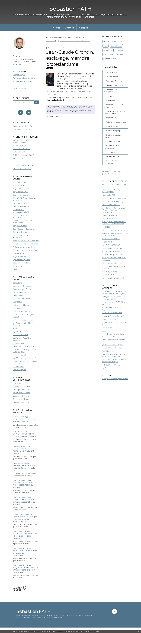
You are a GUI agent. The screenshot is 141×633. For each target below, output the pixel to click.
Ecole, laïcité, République (114, 85)
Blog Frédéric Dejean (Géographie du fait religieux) (25, 199)
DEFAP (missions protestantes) (113, 230)
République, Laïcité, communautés (112, 147)
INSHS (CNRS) (107, 242)
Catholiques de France (21, 389)
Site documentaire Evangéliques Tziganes (24, 315)
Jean (15, 465)
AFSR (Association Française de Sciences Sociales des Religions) (114, 292)
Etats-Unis (119, 50)
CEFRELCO (106, 227)
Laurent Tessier (19, 448)
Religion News (18, 295)
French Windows (19, 203)
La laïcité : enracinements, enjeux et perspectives (25, 552)
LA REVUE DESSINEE (20, 335)
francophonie (117, 41)
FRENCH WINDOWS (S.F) (22, 169)
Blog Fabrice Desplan (20, 192)
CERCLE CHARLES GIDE (21, 206)
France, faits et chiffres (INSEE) (24, 292)
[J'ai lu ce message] (139, 631)
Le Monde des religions (21, 311)
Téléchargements (112, 152)
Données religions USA (110, 319)
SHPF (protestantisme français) (113, 201)
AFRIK (15, 328)
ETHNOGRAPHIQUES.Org (111, 365)
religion (120, 54)
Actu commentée (112, 77)
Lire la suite (17, 64)
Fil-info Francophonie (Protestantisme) (20, 236)
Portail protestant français (22, 289)
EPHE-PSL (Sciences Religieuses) (114, 198)
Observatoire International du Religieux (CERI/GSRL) (115, 172)
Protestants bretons (109, 218)
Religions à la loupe (113, 141)
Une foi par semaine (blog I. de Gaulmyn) (24, 324)
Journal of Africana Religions (112, 345)
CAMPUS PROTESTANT (111, 245)
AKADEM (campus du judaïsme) (24, 358)
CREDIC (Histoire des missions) (113, 251)
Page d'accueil (51, 41)
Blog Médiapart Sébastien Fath (24, 229)
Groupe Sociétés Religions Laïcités (115, 379)
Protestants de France (21, 402)
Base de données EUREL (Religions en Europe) (115, 303)
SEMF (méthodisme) (109, 215)
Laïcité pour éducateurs (21, 298)
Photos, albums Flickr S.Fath (23, 126)
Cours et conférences (114, 81)
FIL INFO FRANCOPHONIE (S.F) (24, 165)
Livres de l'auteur (112, 96)
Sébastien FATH (70, 8)
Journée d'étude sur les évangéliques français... (25, 535)
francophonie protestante (63, 110)
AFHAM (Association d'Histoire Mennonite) (113, 267)
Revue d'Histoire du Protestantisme (26, 241)
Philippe (16, 533)
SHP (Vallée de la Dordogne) (112, 263)
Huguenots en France (21, 266)
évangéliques (77, 109)
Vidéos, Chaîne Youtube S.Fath (24, 129)
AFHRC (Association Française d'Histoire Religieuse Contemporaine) (113, 210)
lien (66, 100)
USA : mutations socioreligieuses (110, 162)
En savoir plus (95, 631)
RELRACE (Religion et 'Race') (112, 254)
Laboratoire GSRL (109, 195)
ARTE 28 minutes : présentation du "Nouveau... (24, 484)
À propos (83, 28)
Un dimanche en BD (113, 156)
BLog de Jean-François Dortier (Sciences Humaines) (113, 335)
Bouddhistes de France (21, 393)
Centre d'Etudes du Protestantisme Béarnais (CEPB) (115, 234)
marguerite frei (19, 567)
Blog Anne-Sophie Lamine (22, 263)
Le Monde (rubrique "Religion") (24, 320)
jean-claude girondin (70, 107)
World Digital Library (109, 271)
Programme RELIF (112, 118)
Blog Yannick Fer (19, 185)
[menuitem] (56, 27)
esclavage (81, 107)
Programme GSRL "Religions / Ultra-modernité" (115, 112)
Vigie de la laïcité (18, 331)
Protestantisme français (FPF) (24, 247)
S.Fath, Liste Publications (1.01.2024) (22, 89)
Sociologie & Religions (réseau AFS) (113, 340)
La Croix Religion (19, 308)
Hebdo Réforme (19, 343)
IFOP (104, 331)
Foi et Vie (16, 269)
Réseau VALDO (108, 275)
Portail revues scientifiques (112, 313)
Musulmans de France (21, 396)
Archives (69, 28)
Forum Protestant (19, 355)
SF (14, 419)
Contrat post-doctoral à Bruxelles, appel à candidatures (65, 37)
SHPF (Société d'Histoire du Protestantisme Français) (114, 360)
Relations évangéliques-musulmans (113, 136)
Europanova (17, 302)
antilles (86, 109)
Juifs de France (18, 383)
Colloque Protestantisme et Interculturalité (25, 518)
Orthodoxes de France (21, 399)
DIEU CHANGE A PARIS (111, 205)
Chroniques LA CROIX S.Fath (23, 346)
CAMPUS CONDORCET (111, 239)
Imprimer (73, 112)
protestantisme (109, 59)
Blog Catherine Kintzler (21, 256)
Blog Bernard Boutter (21, 195)
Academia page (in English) (22, 81)
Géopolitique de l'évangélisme (110, 91)
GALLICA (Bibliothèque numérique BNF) (114, 185)
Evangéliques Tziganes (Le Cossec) (25, 244)
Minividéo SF (110, 100)
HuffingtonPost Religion (21, 305)
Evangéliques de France (21, 386)
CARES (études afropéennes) (113, 278)
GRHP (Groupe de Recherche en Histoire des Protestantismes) (114, 223)
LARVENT (17, 434)
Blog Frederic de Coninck (22, 232)
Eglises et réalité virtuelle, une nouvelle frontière (74, 41)
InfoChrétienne (18, 253)
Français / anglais (19, 75)
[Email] (28, 112)
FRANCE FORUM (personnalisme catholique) (25, 362)
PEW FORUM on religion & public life (114, 323)
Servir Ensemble (18, 367)
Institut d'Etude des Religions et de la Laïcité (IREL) (114, 191)
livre (54, 109)
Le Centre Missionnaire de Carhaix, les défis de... (25, 467)
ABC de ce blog (111, 72)
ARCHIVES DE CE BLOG (21, 149)
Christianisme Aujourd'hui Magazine (22, 339)
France (106, 41)
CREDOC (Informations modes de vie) (114, 308)
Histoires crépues (19, 370)
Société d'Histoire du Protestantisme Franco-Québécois (114, 355)
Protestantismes (112, 126)
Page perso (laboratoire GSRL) (24, 78)
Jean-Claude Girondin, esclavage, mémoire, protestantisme (70, 58)
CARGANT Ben (19, 499)
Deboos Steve (19, 516)
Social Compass (108, 351)
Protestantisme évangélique (80, 106)
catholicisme (108, 50)
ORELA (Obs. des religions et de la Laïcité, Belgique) (25, 350)
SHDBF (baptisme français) (112, 248)
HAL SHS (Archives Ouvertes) (113, 316)
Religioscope (17, 283)
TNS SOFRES (107, 327)
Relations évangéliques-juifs (116, 131)
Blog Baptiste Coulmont (21, 188)
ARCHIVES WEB (18, 158)
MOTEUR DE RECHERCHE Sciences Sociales (22, 141)
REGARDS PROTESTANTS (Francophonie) (22, 221)
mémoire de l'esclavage (65, 109)
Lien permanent (54, 106)
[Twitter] (20, 112)
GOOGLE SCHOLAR (20, 145)
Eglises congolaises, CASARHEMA (25, 250)
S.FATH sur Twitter (19, 152)
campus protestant (79, 110)
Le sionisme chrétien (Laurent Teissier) (24, 450)
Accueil (56, 28)
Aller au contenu (7, 2)
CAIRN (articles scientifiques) (23, 155)
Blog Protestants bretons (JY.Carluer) (22, 216)
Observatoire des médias (22, 286)
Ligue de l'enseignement (21, 260)
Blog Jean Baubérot (20, 226)
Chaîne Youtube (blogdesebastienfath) (21, 211)
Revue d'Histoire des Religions (113, 348)
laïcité (105, 46)
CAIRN (104, 368)
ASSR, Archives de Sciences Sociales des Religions (113, 298)
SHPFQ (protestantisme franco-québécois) (114, 259)
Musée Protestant (19, 182)
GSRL (112, 54)
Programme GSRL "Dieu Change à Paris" (113, 106)
